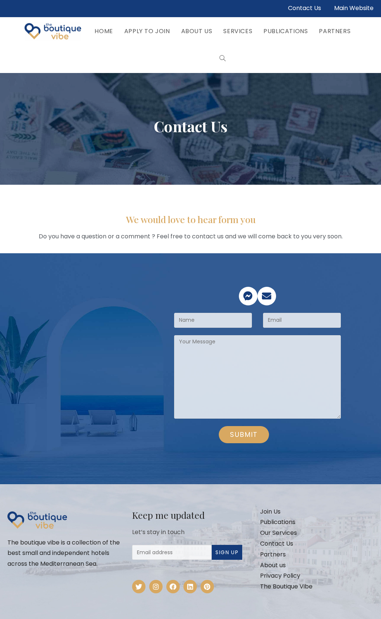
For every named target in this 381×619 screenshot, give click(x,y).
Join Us (270, 511)
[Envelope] (266, 296)
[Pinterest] (207, 586)
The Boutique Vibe (286, 586)
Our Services (278, 532)
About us (273, 565)
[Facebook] (173, 586)
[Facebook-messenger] (248, 296)
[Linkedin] (190, 586)
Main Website (354, 8)
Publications (277, 522)
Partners (273, 554)
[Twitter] (138, 586)
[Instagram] (156, 586)
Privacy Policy (280, 575)
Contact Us (304, 8)
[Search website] (222, 59)
